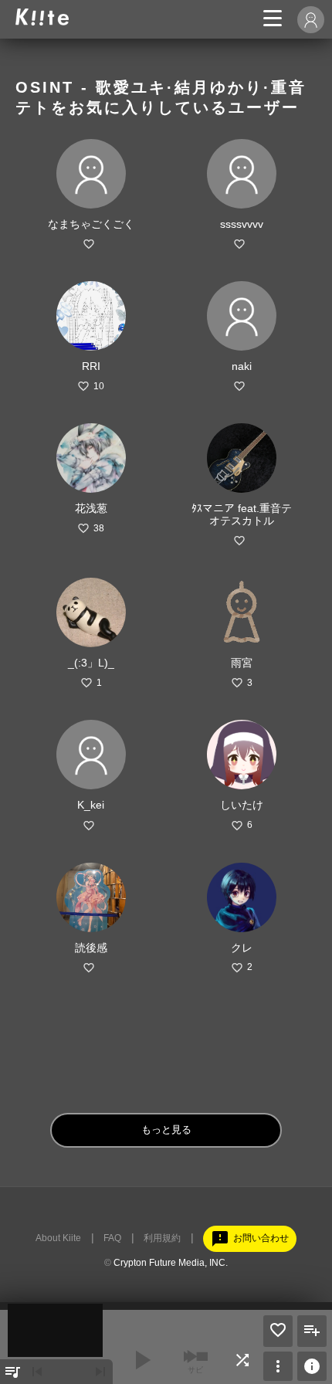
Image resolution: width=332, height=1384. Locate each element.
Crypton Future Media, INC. (170, 1262)
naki (242, 366)
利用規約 (162, 1238)
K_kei (90, 805)
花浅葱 (91, 508)
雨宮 (241, 662)
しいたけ (241, 805)
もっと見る (166, 1129)
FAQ (112, 1238)
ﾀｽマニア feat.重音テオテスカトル (241, 514)
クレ (241, 947)
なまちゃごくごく (91, 224)
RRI (91, 366)
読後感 (91, 947)
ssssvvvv (241, 224)
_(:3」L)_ (91, 662)
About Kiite (58, 1238)
